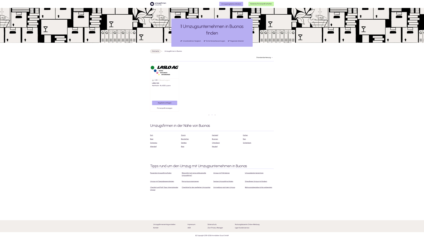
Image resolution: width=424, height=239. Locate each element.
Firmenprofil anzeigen (164, 108)
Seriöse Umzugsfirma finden (223, 181)
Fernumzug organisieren (190, 181)
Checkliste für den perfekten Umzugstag (196, 187)
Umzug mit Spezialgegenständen (162, 181)
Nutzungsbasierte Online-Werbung (247, 224)
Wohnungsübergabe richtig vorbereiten (258, 187)
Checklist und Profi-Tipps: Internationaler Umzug (164, 188)
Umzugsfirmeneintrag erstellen (164, 224)
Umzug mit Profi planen (221, 173)
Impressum (191, 224)
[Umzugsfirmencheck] (158, 4)
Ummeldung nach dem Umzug (224, 187)
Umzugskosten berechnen (254, 173)
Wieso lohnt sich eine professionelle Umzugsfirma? (194, 174)
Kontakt (155, 228)
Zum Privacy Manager (215, 228)
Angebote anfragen (164, 103)
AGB (189, 228)
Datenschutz (212, 224)
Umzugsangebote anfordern (231, 4)
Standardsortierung (263, 57)
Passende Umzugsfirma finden (160, 173)
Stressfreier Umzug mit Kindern (256, 181)
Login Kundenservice (242, 228)
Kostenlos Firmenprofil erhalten (261, 4)
